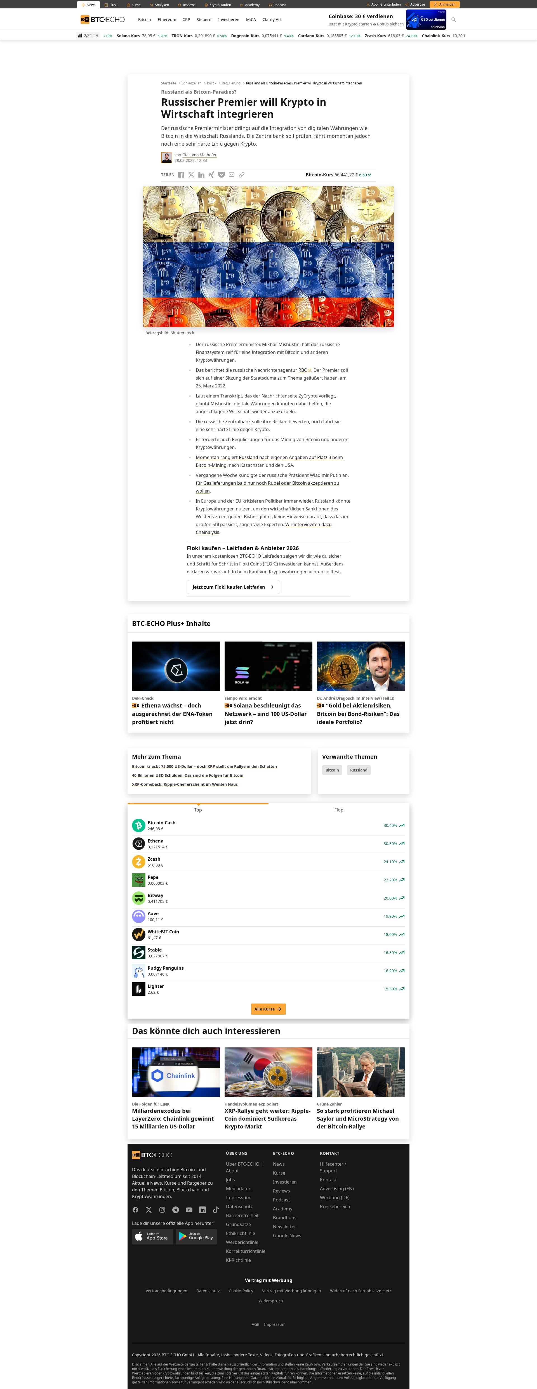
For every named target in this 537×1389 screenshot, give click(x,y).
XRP (186, 19)
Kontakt (328, 1180)
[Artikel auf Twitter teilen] (191, 174)
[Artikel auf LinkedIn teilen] (201, 174)
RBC (302, 370)
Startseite (168, 83)
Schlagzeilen (191, 83)
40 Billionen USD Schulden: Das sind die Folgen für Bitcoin (187, 775)
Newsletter (284, 1227)
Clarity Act (272, 19)
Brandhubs (284, 1218)
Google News (287, 1235)
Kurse (279, 1173)
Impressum (238, 1197)
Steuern (204, 19)
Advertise (417, 4)
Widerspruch (271, 1300)
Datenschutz (239, 1206)
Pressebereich (335, 1206)
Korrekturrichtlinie (245, 1251)
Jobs (230, 1180)
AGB (256, 1324)
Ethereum (167, 19)
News (279, 1164)
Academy (282, 1209)
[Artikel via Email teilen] (231, 174)
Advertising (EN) (337, 1188)
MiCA (251, 19)
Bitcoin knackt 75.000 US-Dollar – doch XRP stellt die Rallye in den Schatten (204, 766)
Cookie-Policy (241, 1290)
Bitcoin (144, 19)
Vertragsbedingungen (166, 1290)
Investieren (228, 19)
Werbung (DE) (335, 1197)
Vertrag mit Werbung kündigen (291, 1290)
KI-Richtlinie (238, 1260)
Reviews (281, 1191)
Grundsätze (238, 1224)
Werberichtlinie (242, 1242)
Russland (359, 770)
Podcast (281, 1200)
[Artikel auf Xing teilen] (211, 174)
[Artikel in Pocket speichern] (221, 174)
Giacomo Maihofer (199, 154)
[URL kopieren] (241, 174)
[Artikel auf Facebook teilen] (181, 174)
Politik (211, 83)
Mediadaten (238, 1188)
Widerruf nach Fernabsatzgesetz (360, 1290)
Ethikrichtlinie (240, 1233)
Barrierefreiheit (242, 1215)
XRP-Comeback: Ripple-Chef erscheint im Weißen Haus (185, 784)
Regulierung (231, 83)
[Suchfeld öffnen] (453, 19)
